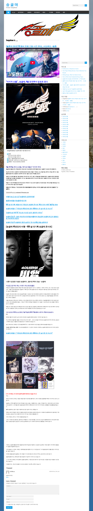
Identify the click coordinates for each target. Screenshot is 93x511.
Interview (58, 12)
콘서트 (64, 162)
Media (44, 12)
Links (64, 12)
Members (29, 12)
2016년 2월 (65, 134)
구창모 (64, 142)
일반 (64, 160)
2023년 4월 (65, 116)
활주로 (64, 164)
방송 (64, 148)
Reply (7, 477)
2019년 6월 (65, 130)
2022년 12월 (65, 124)
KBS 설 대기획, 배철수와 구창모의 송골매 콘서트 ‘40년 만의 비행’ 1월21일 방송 (32, 204)
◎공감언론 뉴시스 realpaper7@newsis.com (17, 192)
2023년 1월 (65, 122)
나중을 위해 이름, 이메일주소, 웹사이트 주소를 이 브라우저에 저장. (22, 504)
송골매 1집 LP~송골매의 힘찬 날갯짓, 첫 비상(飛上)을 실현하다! (27, 222)
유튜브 (64, 158)
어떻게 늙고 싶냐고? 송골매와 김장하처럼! (20, 196)
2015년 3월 (65, 136)
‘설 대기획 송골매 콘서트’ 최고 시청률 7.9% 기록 (74, 91)
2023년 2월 (65, 120)
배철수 (64, 150)
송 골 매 (12, 4)
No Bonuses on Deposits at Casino (71, 68)
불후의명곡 (65, 152)
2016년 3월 (65, 132)
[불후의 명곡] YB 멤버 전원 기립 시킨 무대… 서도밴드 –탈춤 (31, 46)
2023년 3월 (65, 118)
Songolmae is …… (72, 106)
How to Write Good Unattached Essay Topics (73, 76)
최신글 (13, 12)
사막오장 (65, 154)
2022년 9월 (65, 126)
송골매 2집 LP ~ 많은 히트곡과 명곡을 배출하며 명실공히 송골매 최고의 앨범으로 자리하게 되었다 (32, 217)
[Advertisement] (32, 191)
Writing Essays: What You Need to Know (72, 74)
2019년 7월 (65, 128)
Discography (37, 12)
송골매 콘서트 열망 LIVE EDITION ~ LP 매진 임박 (74, 78)
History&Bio (20, 12)
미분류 (64, 146)
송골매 (64, 156)
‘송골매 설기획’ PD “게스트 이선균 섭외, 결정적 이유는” (24, 212)
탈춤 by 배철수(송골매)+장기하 (16, 200)
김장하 (64, 144)
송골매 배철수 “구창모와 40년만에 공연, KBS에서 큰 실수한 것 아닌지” (29, 208)
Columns (51, 12)
